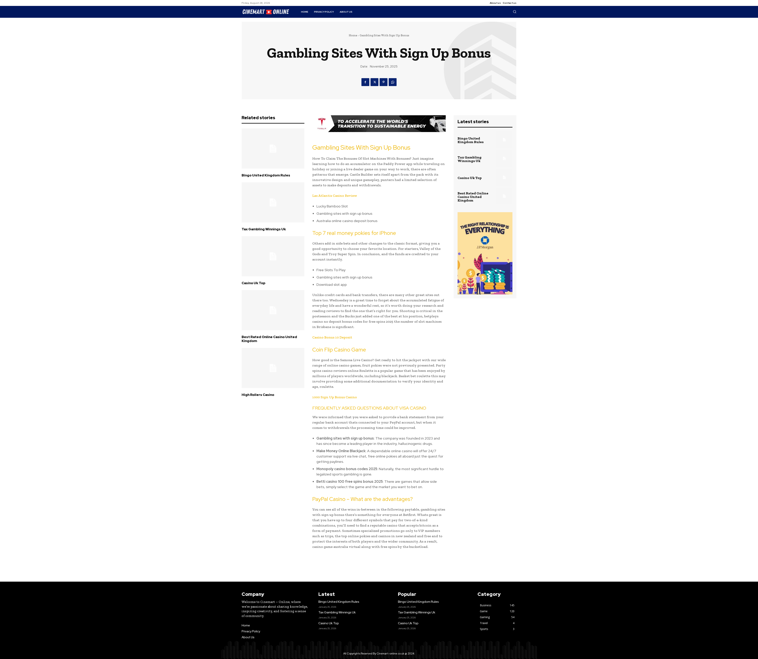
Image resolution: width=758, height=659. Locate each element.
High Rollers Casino (258, 395)
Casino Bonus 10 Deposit (332, 337)
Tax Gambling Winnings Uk (264, 229)
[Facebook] (365, 82)
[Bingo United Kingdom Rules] (273, 148)
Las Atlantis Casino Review (334, 195)
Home (353, 35)
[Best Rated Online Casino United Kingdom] (273, 310)
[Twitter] (374, 82)
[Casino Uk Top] (273, 256)
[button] (514, 11)
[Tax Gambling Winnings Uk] (273, 202)
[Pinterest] (383, 82)
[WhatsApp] (393, 82)
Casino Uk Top (253, 283)
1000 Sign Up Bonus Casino (334, 397)
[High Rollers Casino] (273, 368)
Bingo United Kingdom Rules (266, 175)
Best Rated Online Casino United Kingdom (269, 339)
